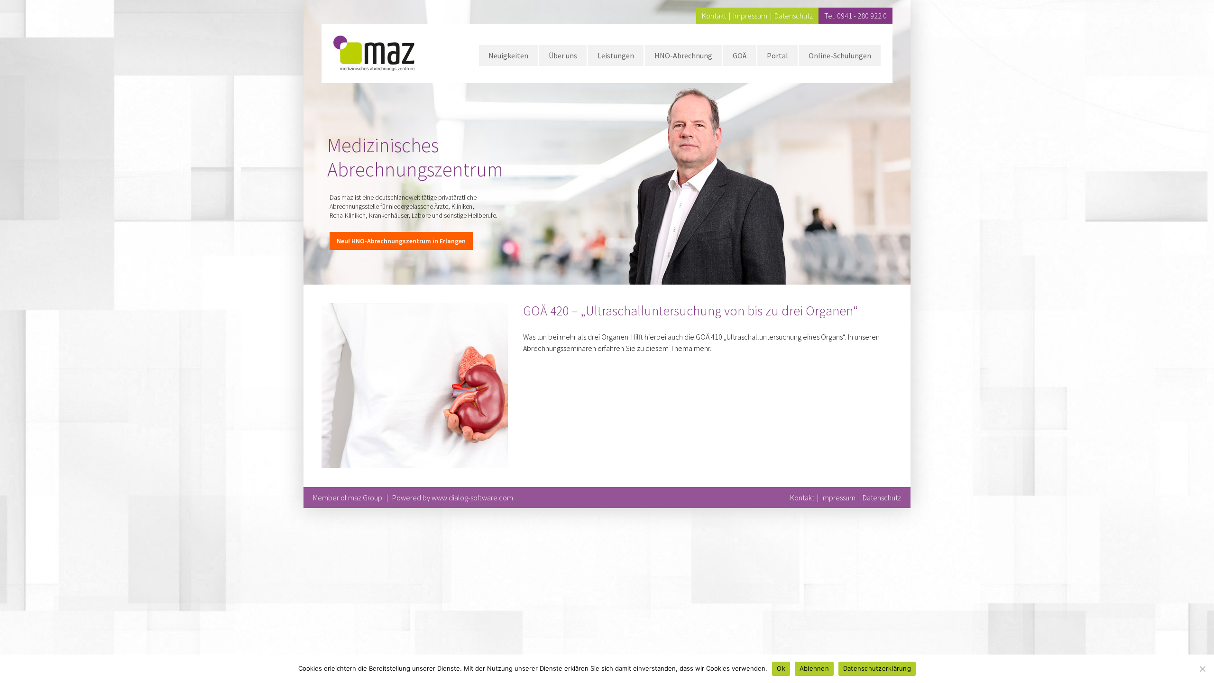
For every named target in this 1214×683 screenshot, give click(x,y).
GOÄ (739, 55)
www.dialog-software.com (472, 497)
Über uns (563, 55)
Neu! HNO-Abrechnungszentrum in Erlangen (401, 241)
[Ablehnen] (1202, 669)
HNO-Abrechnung (683, 55)
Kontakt (714, 15)
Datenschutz (793, 15)
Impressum (750, 15)
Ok (781, 668)
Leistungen (616, 55)
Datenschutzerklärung (877, 668)
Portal (777, 55)
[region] (607, 142)
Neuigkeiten (508, 55)
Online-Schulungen (840, 55)
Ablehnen (814, 668)
